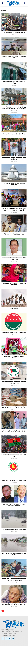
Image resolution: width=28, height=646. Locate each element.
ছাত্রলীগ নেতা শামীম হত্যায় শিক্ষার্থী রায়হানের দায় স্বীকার (14, 431)
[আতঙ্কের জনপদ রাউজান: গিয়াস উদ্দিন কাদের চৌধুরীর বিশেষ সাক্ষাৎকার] (14, 247)
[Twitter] (9, 638)
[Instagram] (6, 638)
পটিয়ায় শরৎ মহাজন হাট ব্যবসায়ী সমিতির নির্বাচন (14, 234)
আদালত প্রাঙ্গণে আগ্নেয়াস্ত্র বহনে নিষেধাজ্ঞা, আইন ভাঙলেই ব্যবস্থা (14, 184)
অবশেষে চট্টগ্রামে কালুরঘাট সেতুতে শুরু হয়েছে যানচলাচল (14, 357)
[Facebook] (2, 638)
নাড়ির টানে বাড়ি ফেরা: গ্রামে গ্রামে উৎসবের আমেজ (14, 32)
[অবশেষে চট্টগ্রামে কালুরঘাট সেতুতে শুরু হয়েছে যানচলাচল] (14, 346)
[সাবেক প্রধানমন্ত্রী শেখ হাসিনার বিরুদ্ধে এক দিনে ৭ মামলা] (14, 594)
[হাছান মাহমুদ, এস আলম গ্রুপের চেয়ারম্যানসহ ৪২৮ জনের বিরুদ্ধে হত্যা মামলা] (14, 494)
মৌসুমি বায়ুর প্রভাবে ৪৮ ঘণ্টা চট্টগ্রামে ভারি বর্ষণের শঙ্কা (14, 529)
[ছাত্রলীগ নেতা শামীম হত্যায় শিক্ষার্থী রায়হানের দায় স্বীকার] (14, 420)
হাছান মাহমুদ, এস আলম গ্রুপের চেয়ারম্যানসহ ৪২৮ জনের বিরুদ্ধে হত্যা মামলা (14, 504)
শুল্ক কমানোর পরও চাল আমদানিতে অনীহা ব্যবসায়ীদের (14, 407)
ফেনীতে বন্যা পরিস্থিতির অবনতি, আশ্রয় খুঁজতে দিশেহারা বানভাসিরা (14, 554)
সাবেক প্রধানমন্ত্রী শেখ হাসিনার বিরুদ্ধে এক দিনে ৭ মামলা (14, 604)
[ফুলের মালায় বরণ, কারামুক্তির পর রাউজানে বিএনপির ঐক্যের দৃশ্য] (14, 147)
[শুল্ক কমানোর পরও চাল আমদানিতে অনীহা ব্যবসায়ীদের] (14, 397)
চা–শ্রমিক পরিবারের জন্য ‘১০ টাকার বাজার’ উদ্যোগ (14, 134)
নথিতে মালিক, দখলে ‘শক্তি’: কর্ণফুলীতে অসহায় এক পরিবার (14, 82)
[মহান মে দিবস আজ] (14, 298)
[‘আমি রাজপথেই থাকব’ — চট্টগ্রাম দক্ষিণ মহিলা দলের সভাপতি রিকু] (14, 273)
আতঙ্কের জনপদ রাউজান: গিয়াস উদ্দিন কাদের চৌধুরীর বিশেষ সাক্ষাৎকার (14, 258)
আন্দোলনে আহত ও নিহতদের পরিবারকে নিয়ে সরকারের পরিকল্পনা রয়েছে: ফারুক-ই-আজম (14, 579)
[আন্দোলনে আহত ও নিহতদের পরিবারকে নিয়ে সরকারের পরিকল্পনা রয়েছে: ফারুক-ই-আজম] (14, 568)
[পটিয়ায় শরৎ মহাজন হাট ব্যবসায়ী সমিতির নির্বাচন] (14, 223)
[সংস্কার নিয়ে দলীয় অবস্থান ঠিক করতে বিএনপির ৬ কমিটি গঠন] (14, 444)
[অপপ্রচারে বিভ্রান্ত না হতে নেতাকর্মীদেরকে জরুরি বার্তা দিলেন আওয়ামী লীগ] (14, 371)
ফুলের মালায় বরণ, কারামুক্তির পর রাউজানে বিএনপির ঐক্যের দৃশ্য (14, 158)
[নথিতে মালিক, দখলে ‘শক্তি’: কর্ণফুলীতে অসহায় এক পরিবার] (14, 71)
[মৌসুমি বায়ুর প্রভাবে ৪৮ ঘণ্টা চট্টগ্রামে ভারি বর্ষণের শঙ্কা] (14, 519)
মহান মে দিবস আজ (14, 308)
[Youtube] (13, 638)
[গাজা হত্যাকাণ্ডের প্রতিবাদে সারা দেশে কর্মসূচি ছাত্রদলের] (14, 322)
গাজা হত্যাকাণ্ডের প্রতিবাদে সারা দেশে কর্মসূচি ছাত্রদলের (14, 332)
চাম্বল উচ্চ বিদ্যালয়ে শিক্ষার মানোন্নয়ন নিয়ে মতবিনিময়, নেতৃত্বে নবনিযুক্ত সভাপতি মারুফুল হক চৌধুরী (14, 209)
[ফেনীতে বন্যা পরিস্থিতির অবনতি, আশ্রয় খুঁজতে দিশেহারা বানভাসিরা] (14, 543)
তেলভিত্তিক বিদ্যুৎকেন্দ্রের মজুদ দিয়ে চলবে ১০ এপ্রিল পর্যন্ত (14, 57)
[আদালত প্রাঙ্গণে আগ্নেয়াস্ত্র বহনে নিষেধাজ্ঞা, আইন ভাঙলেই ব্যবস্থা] (14, 173)
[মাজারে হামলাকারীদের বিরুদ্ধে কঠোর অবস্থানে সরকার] (14, 470)
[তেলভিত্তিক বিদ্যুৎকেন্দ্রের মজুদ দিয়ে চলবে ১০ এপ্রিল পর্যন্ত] (14, 46)
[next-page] (9, 611)
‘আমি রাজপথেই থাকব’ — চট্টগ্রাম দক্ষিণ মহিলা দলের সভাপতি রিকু (14, 284)
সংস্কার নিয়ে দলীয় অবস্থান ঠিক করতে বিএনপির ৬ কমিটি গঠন (14, 455)
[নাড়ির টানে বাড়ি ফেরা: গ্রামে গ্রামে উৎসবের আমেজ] (14, 22)
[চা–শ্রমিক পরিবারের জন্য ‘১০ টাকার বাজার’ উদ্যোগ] (14, 123)
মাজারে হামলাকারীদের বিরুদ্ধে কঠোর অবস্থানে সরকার (14, 480)
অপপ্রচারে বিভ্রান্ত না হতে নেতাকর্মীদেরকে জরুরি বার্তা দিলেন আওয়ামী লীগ (14, 382)
